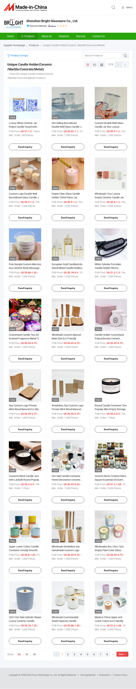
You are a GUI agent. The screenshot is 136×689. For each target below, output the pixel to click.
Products (29, 36)
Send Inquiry (25, 146)
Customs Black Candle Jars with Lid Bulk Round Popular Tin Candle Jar (24, 479)
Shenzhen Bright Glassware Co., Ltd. (52, 21)
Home (10, 36)
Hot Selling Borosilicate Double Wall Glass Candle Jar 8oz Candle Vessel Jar (68, 126)
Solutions (64, 36)
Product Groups (19, 55)
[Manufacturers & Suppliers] (26, 7)
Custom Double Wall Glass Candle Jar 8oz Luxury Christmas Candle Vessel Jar (110, 126)
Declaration (104, 674)
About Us (47, 36)
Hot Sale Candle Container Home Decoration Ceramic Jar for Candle (66, 479)
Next (121, 654)
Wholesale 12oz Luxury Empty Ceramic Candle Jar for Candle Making (109, 197)
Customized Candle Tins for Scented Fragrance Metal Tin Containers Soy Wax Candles (24, 338)
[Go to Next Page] (125, 64)
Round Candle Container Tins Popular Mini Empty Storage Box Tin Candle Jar (111, 409)
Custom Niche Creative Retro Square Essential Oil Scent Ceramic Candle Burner (110, 479)
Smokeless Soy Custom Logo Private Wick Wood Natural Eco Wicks (67, 409)
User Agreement (87, 674)
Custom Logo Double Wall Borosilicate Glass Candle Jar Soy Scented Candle (25, 197)
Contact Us (99, 36)
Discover (81, 36)
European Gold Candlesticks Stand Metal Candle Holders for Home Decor (67, 267)
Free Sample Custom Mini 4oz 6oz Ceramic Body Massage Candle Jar (25, 267)
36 (26, 654)
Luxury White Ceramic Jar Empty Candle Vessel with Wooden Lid (23, 126)
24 (19, 654)
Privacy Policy (120, 674)
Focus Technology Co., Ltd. (45, 674)
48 (34, 654)
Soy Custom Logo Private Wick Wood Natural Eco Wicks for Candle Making (25, 409)
